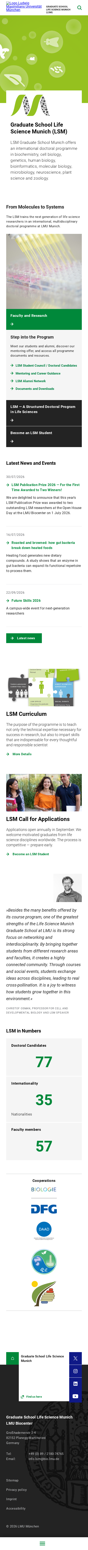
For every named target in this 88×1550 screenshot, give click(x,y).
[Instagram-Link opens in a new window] (75, 1371)
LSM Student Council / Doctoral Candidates (46, 365)
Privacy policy (16, 1490)
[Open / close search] (79, 8)
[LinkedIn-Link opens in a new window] (75, 1384)
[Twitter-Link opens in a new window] (75, 1358)
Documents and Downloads (35, 389)
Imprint (11, 1499)
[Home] (12, 1358)
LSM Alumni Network (31, 381)
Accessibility (15, 1508)
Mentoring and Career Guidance (38, 373)
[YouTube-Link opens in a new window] (75, 1396)
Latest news (26, 638)
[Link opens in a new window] (44, 1376)
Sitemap (12, 1480)
